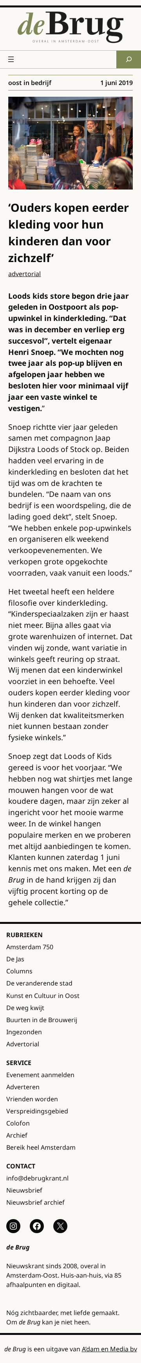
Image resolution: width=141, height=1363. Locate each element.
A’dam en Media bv (109, 1349)
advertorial (24, 273)
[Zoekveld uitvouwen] (128, 59)
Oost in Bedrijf (29, 82)
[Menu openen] (11, 59)
